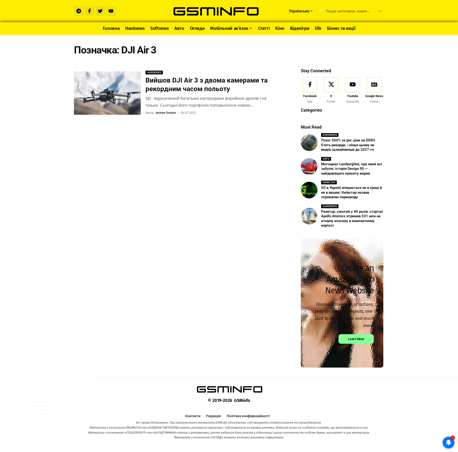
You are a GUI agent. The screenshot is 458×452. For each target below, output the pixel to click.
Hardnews (154, 72)
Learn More (356, 339)
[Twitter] (100, 11)
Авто (326, 158)
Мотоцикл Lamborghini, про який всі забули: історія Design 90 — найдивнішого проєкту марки (351, 169)
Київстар (329, 182)
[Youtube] (111, 11)
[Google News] (374, 90)
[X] (331, 90)
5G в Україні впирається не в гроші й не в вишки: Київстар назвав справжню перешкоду (351, 192)
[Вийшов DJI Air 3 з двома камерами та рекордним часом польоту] (107, 93)
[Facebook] (310, 90)
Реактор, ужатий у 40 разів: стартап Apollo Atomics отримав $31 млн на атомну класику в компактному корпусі (352, 218)
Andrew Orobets (166, 112)
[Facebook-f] (89, 11)
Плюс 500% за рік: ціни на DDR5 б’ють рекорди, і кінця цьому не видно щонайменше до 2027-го (348, 145)
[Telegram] (78, 11)
